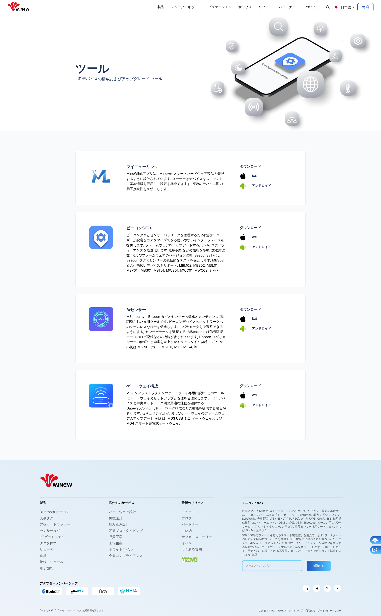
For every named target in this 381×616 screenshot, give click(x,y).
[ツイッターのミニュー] (327, 588)
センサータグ (50, 531)
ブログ (187, 518)
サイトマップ (296, 610)
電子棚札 (46, 568)
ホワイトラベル (121, 549)
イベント (188, 543)
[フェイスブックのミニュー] (317, 588)
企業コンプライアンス (126, 556)
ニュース (188, 512)
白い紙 (187, 531)
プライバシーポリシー (329, 610)
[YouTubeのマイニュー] (338, 588)
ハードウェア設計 (122, 512)
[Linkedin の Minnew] (306, 588)
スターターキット (184, 7)
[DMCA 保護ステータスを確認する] (189, 559)
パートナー (287, 7)
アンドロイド (261, 185)
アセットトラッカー (55, 524)
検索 (328, 7)
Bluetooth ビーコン (54, 512)
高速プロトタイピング (126, 531)
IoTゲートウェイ (52, 537)
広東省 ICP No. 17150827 (272, 610)
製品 (160, 7)
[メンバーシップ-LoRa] (77, 591)
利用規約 (310, 610)
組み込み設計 (119, 524)
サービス (245, 7)
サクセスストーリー (197, 537)
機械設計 (115, 518)
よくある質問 (192, 549)
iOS (254, 176)
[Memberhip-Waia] (129, 591)
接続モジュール (51, 562)
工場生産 (115, 543)
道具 (43, 556)
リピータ (46, 549)
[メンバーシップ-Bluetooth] (51, 591)
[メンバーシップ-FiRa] (103, 591)
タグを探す (48, 543)
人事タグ (46, 518)
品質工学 (115, 537)
